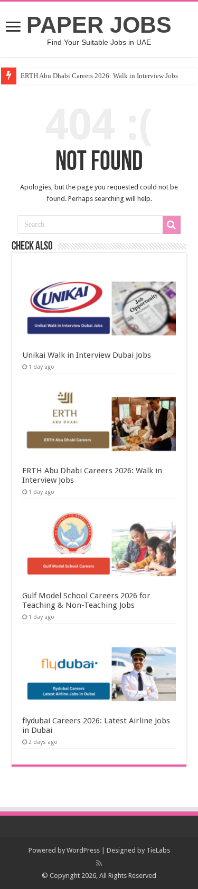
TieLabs (158, 850)
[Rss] (99, 863)
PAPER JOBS (99, 24)
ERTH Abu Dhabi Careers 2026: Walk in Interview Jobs (99, 76)
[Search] (172, 225)
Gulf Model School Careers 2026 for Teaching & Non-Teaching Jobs (86, 600)
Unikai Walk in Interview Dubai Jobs (86, 355)
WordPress (83, 850)
